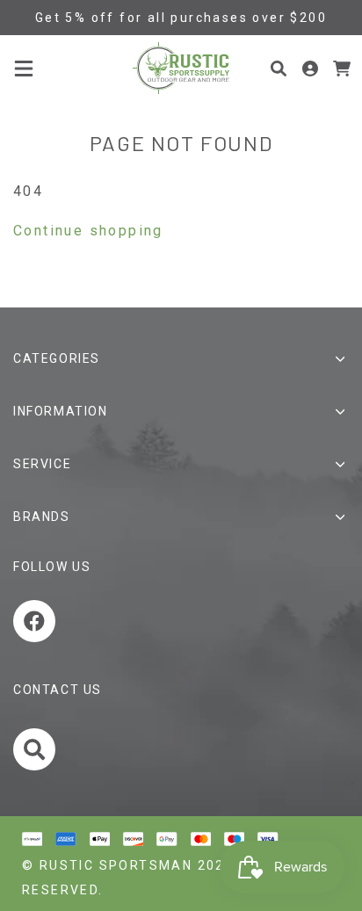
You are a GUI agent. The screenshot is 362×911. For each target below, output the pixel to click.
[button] (23, 68)
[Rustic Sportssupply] (181, 68)
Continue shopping (88, 230)
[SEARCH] (36, 753)
